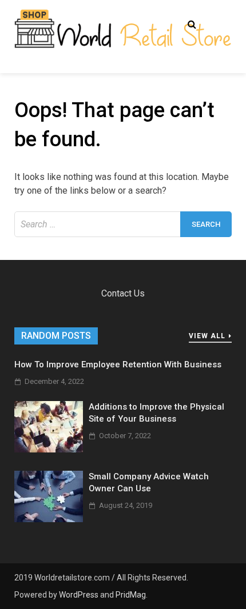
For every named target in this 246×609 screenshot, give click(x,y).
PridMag (131, 594)
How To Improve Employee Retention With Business (117, 364)
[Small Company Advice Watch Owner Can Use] (48, 519)
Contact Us (123, 293)
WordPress (78, 594)
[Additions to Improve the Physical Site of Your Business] (48, 449)
